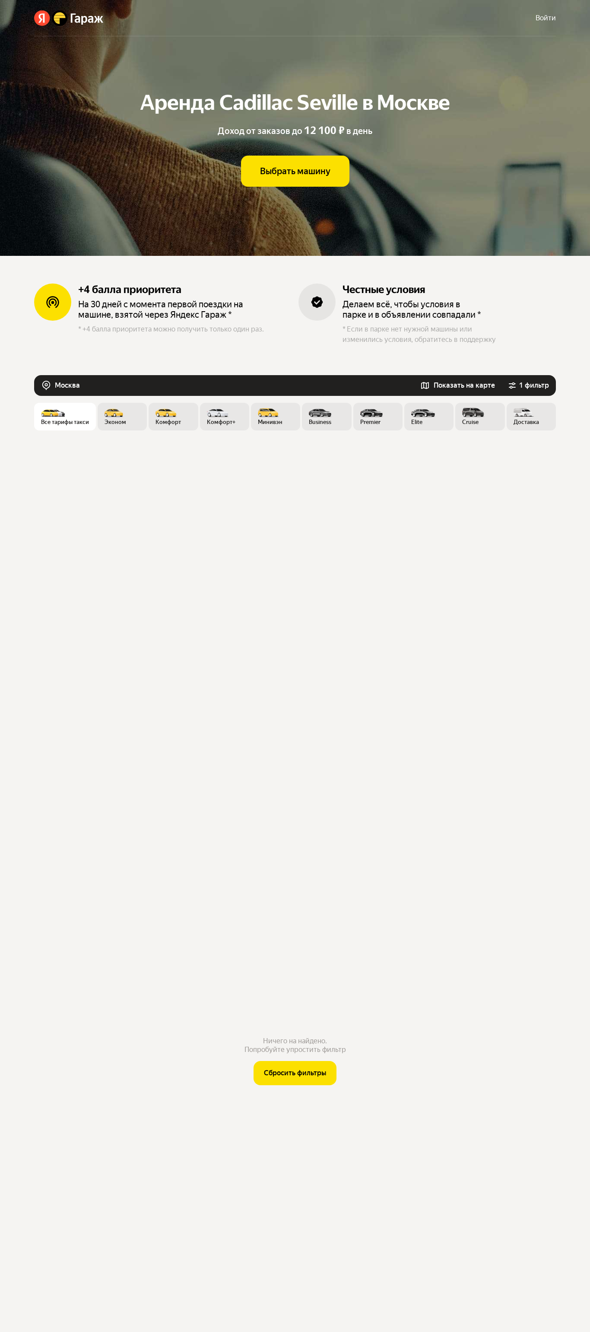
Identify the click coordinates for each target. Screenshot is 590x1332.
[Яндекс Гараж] (69, 18)
